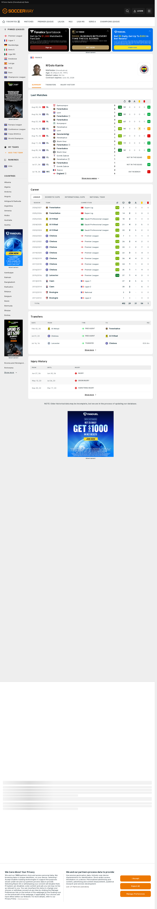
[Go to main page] (23, 11)
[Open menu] (149, 11)
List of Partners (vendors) (77, 887)
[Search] (127, 11)
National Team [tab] (97, 197)
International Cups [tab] (75, 197)
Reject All (135, 886)
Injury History (67, 85)
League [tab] (36, 197)
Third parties (22, 899)
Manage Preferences (135, 894)
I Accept (135, 878)
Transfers (50, 85)
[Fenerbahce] (144, 71)
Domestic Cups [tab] (52, 197)
